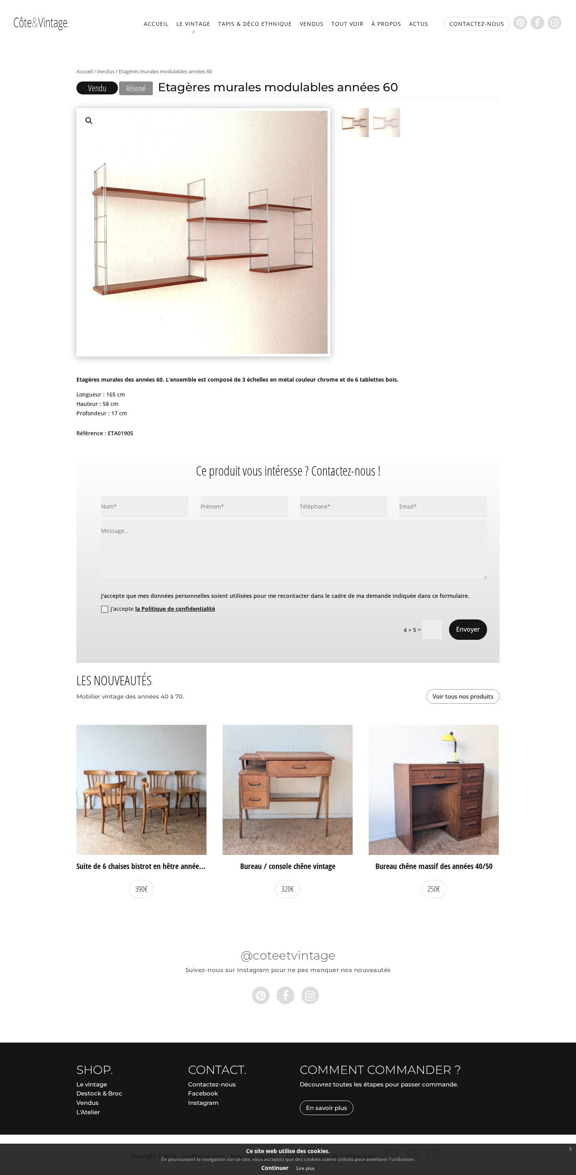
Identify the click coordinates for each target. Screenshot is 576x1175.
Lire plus (305, 1168)
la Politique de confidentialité (175, 608)
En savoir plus (326, 1108)
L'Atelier (88, 1112)
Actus (418, 24)
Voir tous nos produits (463, 696)
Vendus (312, 24)
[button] (89, 121)
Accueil (156, 24)
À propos (386, 24)
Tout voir (347, 24)
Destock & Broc (99, 1093)
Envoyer (468, 629)
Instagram (203, 1102)
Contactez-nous (212, 1084)
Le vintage (193, 24)
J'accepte (162, 608)
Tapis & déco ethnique (255, 24)
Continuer (274, 1167)
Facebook (203, 1093)
